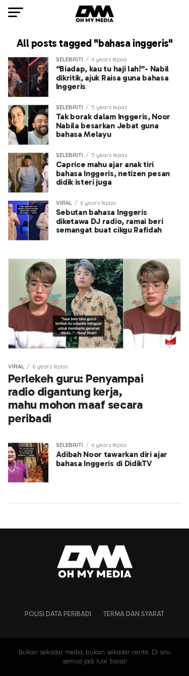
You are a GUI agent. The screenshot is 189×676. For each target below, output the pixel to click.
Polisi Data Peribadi (58, 614)
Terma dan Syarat (133, 614)
